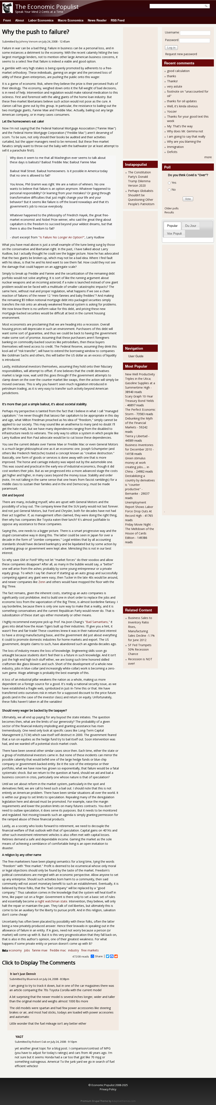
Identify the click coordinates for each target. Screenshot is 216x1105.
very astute (174, 86)
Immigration (175, 147)
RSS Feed (118, 20)
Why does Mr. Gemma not (185, 131)
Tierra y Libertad (136, 436)
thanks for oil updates (182, 101)
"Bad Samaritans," (97, 622)
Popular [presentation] (172, 225)
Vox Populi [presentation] (174, 233)
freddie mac (58, 950)
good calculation (178, 71)
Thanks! (172, 81)
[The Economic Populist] (7, 12)
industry (73, 950)
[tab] (172, 226)
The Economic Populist (47, 7)
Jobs (27, 950)
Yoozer (172, 111)
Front (7, 20)
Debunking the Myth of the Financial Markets (139, 422)
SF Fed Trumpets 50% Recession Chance (139, 649)
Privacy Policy (108, 1089)
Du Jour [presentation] (190, 225)
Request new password (181, 54)
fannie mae (39, 950)
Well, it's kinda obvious (182, 106)
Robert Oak (39, 1042)
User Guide (135, 356)
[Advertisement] (142, 92)
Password (171, 40)
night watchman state (52, 901)
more (208, 157)
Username (172, 32)
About (19, 20)
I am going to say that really (186, 136)
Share (99, 956)
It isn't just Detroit (23, 974)
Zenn (42, 582)
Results (169, 212)
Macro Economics (71, 20)
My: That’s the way (180, 126)
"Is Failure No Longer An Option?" (61, 237)
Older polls (172, 208)
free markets (90, 950)
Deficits (172, 152)
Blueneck (32, 979)
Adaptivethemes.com (124, 1101)
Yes (173, 183)
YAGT (19, 1037)
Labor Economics (41, 20)
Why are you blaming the (184, 141)
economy (15, 950)
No (173, 189)
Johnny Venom (28, 41)
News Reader (97, 20)
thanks (171, 76)
